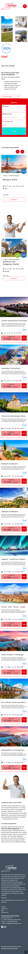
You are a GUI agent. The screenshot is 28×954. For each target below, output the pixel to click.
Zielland (6, 106)
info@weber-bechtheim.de (13, 923)
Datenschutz (5, 912)
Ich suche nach (8, 121)
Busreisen (14, 102)
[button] (17, 152)
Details (24, 338)
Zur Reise (13, 199)
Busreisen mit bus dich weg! (9, 948)
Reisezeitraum (8, 114)
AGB (2, 910)
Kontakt (3, 907)
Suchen (14, 131)
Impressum (4, 908)
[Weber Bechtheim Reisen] (9, 6)
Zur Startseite (7, 97)
